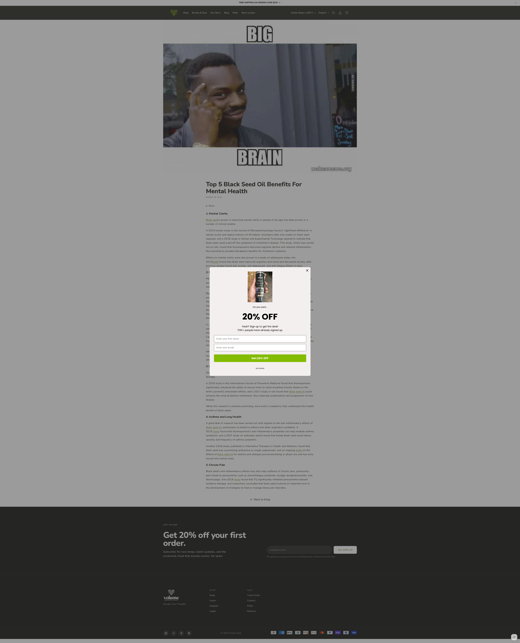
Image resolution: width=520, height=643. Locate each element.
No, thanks (260, 368)
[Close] (307, 270)
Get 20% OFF (260, 358)
